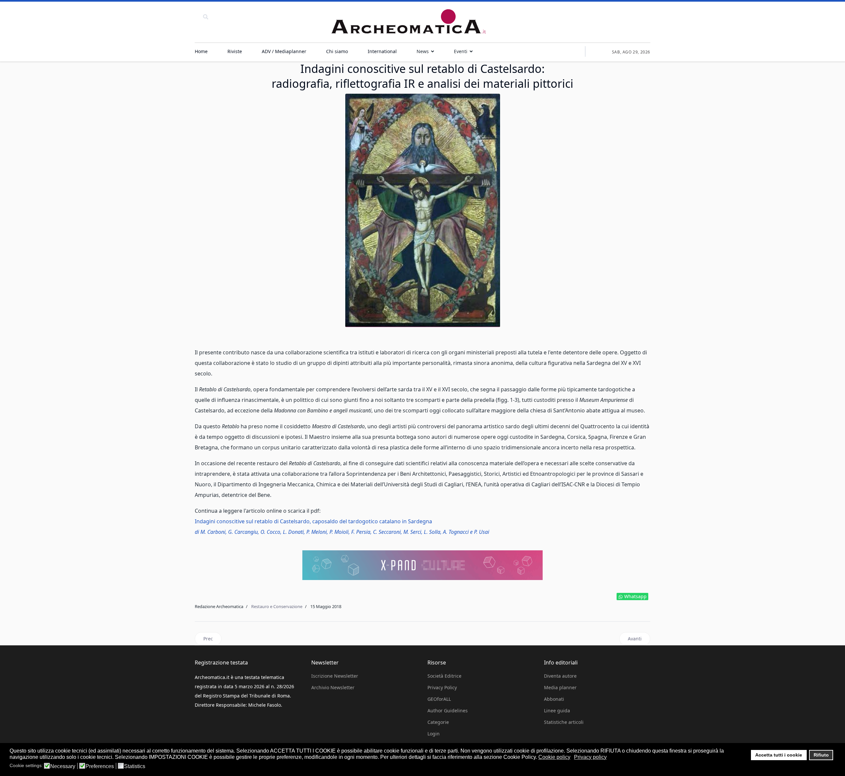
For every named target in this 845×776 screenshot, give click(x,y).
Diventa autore (560, 676)
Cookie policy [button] (554, 757)
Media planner (560, 687)
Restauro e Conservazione (276, 606)
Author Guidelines (447, 710)
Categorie (438, 722)
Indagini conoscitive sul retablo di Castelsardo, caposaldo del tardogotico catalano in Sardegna (313, 521)
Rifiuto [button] (821, 755)
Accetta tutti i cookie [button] (778, 755)
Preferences (99, 766)
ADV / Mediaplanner (284, 51)
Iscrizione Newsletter (334, 676)
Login (433, 733)
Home (201, 51)
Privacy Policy (442, 687)
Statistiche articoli (564, 722)
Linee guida (557, 710)
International (382, 51)
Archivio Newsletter (333, 687)
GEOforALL (439, 699)
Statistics (134, 766)
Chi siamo (337, 51)
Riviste (234, 51)
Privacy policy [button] (590, 757)
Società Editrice (444, 676)
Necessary (62, 766)
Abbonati (554, 699)
